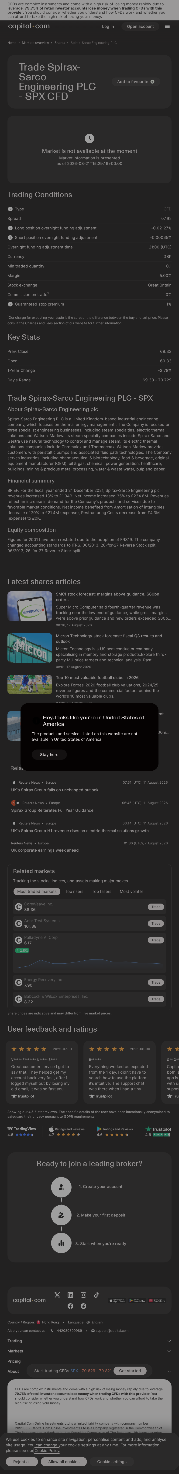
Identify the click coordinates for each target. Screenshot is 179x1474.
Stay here (49, 754)
